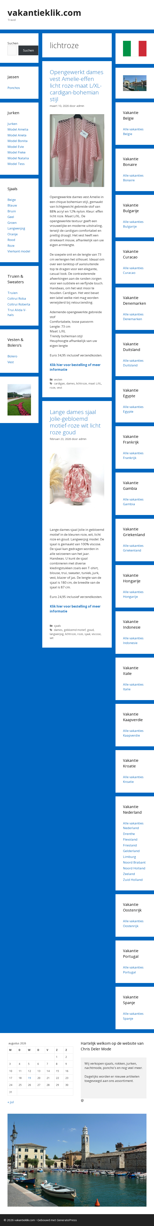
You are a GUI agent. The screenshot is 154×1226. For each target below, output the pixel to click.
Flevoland (130, 839)
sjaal (87, 634)
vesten (58, 379)
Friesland (130, 845)
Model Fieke (17, 152)
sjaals (57, 625)
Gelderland (131, 851)
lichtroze (81, 383)
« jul (11, 1102)
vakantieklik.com (44, 12)
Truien (12, 293)
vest (59, 387)
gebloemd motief (75, 630)
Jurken (12, 124)
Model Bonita (18, 141)
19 (29, 1078)
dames (70, 383)
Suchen (13, 43)
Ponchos (14, 88)
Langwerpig (16, 228)
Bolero (12, 356)
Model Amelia (18, 129)
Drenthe (129, 834)
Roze (11, 245)
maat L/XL (94, 383)
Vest (11, 362)
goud (90, 630)
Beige (12, 199)
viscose (96, 634)
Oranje (13, 234)
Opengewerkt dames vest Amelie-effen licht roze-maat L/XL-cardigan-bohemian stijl (76, 85)
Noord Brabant (134, 862)
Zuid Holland (133, 879)
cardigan (59, 383)
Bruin (12, 211)
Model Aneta (17, 135)
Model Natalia (18, 158)
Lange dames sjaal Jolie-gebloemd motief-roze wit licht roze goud (75, 422)
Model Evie (16, 146)
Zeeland (129, 874)
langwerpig (57, 634)
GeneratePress (67, 1220)
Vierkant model (19, 251)
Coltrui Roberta (19, 304)
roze (52, 387)
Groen (12, 222)
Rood (11, 240)
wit (52, 638)
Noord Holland (134, 868)
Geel (11, 217)
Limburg (129, 857)
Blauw (12, 205)
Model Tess (16, 164)
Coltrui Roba (17, 298)
